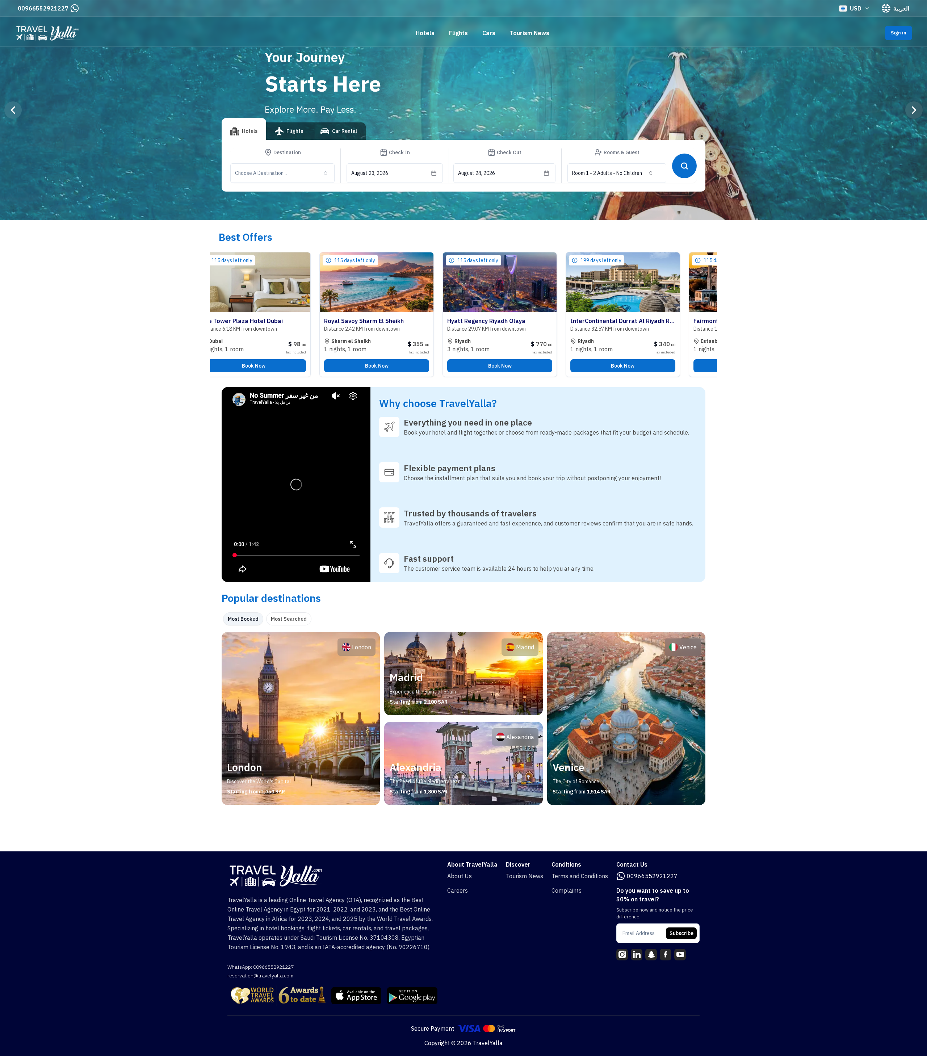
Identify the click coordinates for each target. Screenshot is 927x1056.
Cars (488, 33)
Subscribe (681, 933)
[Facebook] (665, 954)
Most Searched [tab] (289, 619)
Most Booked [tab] (243, 619)
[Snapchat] (651, 954)
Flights (458, 33)
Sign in (898, 33)
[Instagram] (622, 954)
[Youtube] (680, 954)
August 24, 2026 (476, 173)
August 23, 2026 (369, 173)
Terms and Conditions (579, 876)
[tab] (244, 129)
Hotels (425, 33)
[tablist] (294, 134)
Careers (457, 890)
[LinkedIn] (636, 954)
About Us (459, 876)
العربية (901, 8)
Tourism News (529, 33)
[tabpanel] (463, 718)
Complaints (566, 890)
